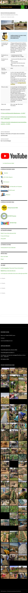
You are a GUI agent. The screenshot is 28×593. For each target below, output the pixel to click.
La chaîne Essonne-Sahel (8, 163)
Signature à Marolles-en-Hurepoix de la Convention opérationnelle (13, 133)
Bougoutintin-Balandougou (8, 13)
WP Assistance (3, 591)
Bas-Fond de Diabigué (6, 139)
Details (3, 278)
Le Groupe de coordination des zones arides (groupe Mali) (14, 273)
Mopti (2, 259)
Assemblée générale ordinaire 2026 (9, 349)
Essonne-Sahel (10, 17)
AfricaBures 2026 (5, 359)
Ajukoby (6, 173)
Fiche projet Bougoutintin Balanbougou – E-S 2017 (13, 113)
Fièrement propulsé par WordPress (14, 591)
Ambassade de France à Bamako (8, 247)
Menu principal (26, 7)
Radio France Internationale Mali (8, 233)
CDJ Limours (6, 182)
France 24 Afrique (5, 236)
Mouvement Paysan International (16, 268)
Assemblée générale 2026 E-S (7, 352)
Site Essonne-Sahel (6, 7)
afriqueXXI (3, 238)
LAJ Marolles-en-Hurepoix (15, 186)
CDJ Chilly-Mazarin (8, 177)
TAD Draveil (12, 190)
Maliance (8, 194)
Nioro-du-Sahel (4, 256)
